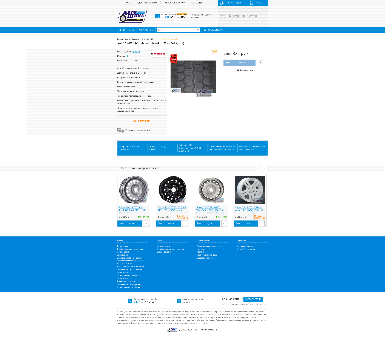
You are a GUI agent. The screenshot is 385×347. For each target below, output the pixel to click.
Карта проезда (253, 299)
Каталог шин (136, 39)
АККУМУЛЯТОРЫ (146, 30)
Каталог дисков (164, 246)
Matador (146, 39)
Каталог (127, 39)
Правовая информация (207, 255)
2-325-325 (145, 302)
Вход (259, 3)
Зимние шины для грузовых (129, 284)
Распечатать (246, 70)
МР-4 (153, 39)
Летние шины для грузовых (129, 287)
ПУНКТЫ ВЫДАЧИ (215, 30)
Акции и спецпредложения (209, 246)
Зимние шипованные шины (129, 258)
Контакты (196, 3)
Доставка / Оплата (147, 3)
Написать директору (174, 3)
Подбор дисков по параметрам (171, 249)
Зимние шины (123, 255)
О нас (129, 3)
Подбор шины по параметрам (130, 249)
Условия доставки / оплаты (137, 130)
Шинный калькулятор (246, 249)
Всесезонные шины (125, 263)
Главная (120, 39)
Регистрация (234, 3)
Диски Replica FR (164, 252)
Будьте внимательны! (206, 258)
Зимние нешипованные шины (130, 260)
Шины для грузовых (126, 281)
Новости (200, 249)
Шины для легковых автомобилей (132, 266)
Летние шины (123, 252)
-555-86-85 (173, 17)
